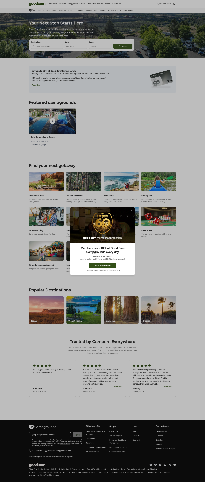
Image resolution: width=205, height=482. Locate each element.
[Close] (131, 210)
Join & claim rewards (102, 265)
